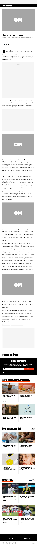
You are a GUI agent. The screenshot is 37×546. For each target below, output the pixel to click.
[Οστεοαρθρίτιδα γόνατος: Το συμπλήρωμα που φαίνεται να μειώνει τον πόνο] (10, 437)
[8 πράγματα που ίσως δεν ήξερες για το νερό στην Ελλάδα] (26, 409)
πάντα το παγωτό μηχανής (16, 269)
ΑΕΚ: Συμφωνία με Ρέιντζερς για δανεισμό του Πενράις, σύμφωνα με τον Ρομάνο (27, 498)
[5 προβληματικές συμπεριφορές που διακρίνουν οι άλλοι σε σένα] (10, 459)
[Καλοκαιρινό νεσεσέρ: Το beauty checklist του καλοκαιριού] (26, 388)
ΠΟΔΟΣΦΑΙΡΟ (22, 495)
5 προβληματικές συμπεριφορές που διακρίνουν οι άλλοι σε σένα (9, 468)
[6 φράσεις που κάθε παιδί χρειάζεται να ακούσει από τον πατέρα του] (26, 437)
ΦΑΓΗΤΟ (4, 33)
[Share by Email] (8, 45)
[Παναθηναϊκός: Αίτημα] (26, 510)
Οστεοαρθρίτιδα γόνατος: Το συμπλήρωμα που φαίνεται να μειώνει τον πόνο (9, 446)
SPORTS (7, 480)
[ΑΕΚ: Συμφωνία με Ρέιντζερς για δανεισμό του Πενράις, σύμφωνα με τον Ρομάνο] (26, 488)
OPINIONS (5, 495)
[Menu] (1, 5)
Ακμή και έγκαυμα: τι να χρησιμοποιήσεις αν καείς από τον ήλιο (27, 468)
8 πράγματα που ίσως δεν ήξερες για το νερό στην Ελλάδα (26, 417)
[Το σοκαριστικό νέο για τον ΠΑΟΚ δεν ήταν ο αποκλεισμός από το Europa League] (10, 488)
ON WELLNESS (11, 429)
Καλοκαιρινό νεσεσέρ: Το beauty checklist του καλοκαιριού (26, 396)
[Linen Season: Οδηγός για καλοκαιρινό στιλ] (10, 388)
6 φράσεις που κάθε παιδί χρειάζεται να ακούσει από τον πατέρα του (26, 446)
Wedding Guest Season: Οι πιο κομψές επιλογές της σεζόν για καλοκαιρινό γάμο (10, 417)
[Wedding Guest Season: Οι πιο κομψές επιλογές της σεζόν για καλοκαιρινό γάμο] (10, 409)
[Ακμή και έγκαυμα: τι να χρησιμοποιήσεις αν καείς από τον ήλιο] (26, 459)
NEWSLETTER (27, 538)
